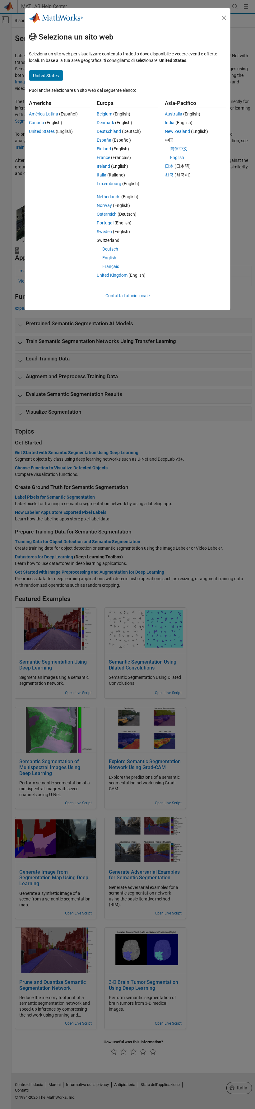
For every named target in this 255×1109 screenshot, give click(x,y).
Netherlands (108, 196)
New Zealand (177, 131)
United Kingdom (112, 275)
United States (42, 131)
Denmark (105, 122)
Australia (173, 113)
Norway (104, 205)
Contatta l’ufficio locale (127, 295)
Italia (101, 174)
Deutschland (109, 131)
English (109, 257)
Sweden (104, 231)
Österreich (107, 214)
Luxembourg (109, 183)
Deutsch (110, 249)
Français (110, 266)
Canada (36, 122)
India (169, 122)
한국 (169, 174)
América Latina (43, 113)
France (103, 157)
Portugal (105, 222)
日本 (169, 166)
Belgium (104, 113)
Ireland (103, 166)
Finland (104, 148)
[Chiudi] (224, 17)
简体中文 (179, 148)
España (104, 140)
